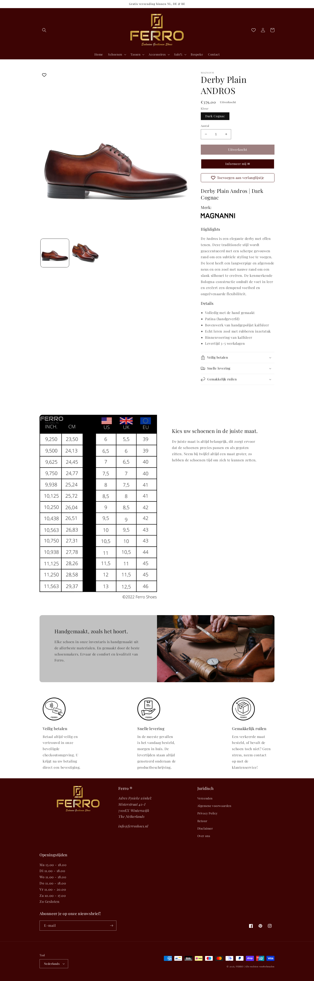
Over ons (203, 836)
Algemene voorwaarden (214, 806)
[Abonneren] (111, 926)
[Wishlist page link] (253, 30)
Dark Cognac (215, 116)
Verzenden (205, 798)
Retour (202, 821)
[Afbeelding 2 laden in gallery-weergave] (85, 253)
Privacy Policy (207, 813)
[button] (44, 30)
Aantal (205, 126)
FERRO (239, 966)
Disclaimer (205, 828)
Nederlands (52, 963)
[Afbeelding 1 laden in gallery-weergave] (55, 253)
